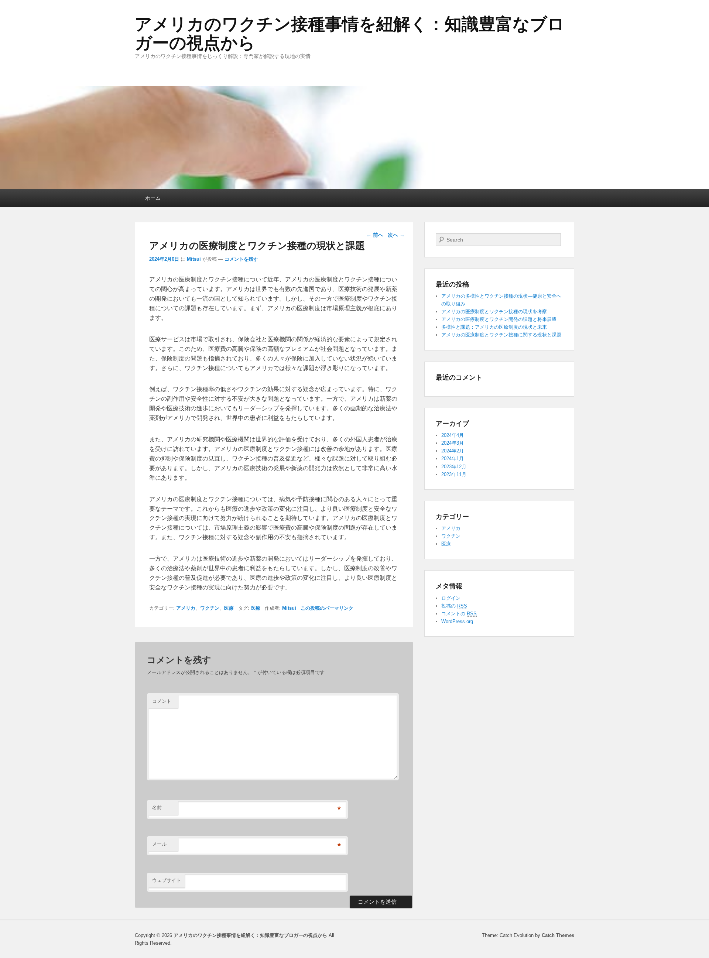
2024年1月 (452, 458)
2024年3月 (452, 443)
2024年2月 (452, 451)
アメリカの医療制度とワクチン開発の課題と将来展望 (498, 319)
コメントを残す (241, 259)
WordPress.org (457, 621)
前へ (374, 235)
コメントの (459, 613)
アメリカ (185, 608)
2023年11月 (453, 474)
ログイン (450, 598)
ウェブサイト (166, 880)
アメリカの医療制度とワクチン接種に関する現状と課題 (501, 335)
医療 (229, 608)
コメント (161, 701)
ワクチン (209, 608)
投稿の (454, 606)
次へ (396, 235)
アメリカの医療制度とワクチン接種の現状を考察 (494, 311)
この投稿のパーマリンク (327, 608)
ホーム (153, 198)
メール (159, 844)
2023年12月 (453, 466)
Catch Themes (558, 935)
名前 (157, 807)
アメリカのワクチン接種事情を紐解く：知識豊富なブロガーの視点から (350, 33)
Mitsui (194, 259)
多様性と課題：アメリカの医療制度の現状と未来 (494, 327)
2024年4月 (452, 435)
